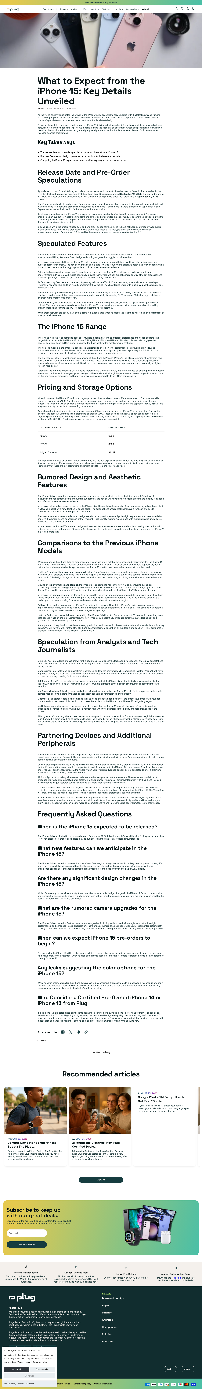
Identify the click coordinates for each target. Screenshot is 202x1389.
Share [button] (43, 1040)
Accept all (16, 1369)
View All (101, 1179)
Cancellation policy (82, 1384)
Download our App (113, 1298)
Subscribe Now (27, 1244)
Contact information (103, 1384)
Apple (105, 1305)
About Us (107, 1341)
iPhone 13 (134, 1012)
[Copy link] (86, 1032)
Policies (107, 1334)
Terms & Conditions (25, 1384)
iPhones (107, 1312)
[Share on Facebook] (63, 1032)
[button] (64, 9)
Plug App (176, 1277)
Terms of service (62, 1384)
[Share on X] (70, 1032)
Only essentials (42, 1369)
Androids (107, 1319)
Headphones (109, 1327)
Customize (29, 1376)
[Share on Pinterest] (78, 1032)
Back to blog (103, 1052)
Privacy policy (10, 1384)
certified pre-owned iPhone (109, 1012)
